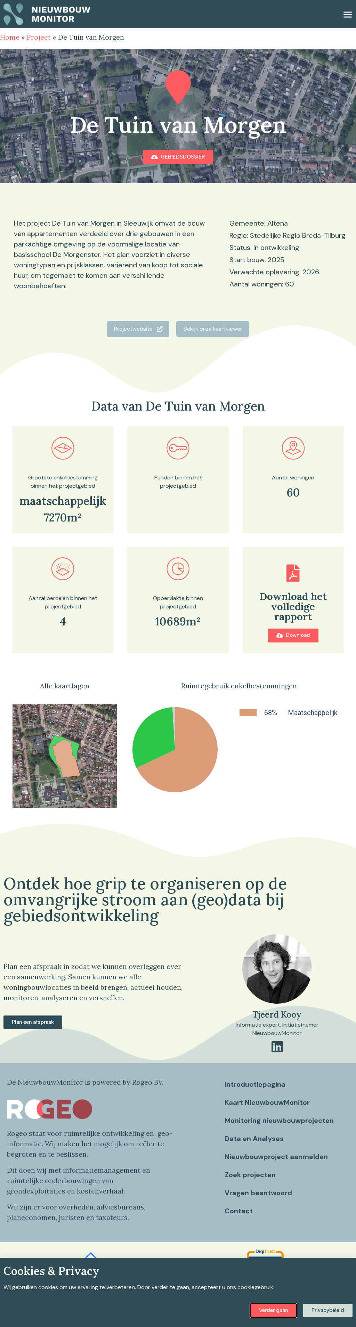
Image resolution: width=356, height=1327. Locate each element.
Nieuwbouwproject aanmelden (276, 1156)
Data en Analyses (254, 1138)
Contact (239, 1210)
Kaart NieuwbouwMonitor (267, 1102)
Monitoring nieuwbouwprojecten (279, 1120)
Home (9, 37)
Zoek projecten (250, 1174)
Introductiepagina (255, 1084)
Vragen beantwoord (258, 1192)
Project (39, 37)
